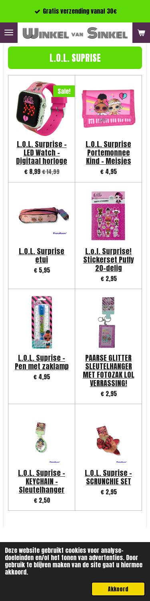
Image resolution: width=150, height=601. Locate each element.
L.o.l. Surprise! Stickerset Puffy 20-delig (108, 259)
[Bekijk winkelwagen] (141, 32)
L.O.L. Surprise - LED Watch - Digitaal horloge (41, 152)
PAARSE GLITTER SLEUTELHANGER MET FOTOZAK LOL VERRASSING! (108, 370)
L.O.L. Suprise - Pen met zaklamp (42, 362)
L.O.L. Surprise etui (41, 255)
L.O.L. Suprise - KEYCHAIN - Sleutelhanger (41, 481)
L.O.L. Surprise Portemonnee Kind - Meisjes (108, 152)
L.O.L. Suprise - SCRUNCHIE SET (108, 477)
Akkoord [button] (118, 589)
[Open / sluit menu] (9, 32)
